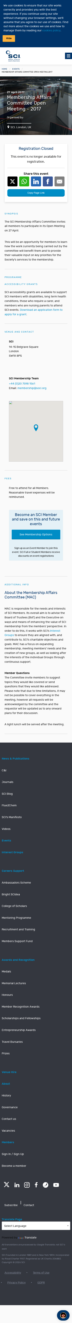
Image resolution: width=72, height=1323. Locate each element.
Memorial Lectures (14, 983)
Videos (6, 829)
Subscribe (11, 1205)
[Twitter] (6, 1186)
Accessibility (13, 1272)
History (6, 1095)
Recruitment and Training (18, 929)
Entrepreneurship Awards (19, 1030)
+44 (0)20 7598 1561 (22, 383)
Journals (7, 782)
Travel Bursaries (12, 1041)
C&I (4, 770)
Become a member (14, 1166)
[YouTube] (56, 1184)
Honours (7, 995)
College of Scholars (14, 906)
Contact (29, 1205)
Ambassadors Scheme (16, 882)
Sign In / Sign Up (13, 1154)
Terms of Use (41, 1272)
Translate (30, 1237)
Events (16, 69)
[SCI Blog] (45, 1184)
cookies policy (51, 30)
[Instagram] (27, 1184)
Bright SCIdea (11, 894)
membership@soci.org (31, 388)
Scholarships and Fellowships (21, 1018)
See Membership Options (36, 534)
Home (4, 69)
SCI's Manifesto (12, 817)
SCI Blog (7, 793)
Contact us (9, 1119)
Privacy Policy (16, 1282)
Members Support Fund (17, 941)
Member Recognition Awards (20, 1006)
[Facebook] (36, 1184)
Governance (10, 1107)
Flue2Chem (9, 805)
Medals (6, 971)
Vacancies (8, 1130)
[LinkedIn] (17, 1184)
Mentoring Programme (16, 917)
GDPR (41, 1282)
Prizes (6, 1053)
